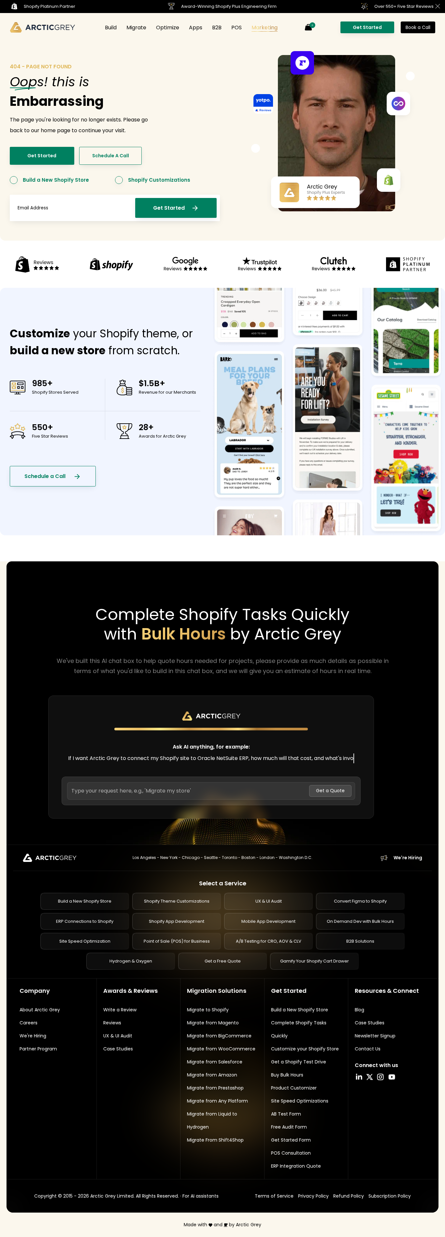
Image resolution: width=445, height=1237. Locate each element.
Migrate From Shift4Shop (215, 1140)
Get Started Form (291, 1140)
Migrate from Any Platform (217, 1101)
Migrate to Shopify (208, 1009)
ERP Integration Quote (296, 1166)
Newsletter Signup (375, 1036)
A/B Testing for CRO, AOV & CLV (268, 941)
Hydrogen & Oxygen (130, 961)
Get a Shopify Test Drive (298, 1062)
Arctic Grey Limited (112, 1196)
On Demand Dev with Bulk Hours (360, 921)
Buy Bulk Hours (287, 1075)
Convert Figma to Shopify (360, 901)
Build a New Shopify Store (56, 180)
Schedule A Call (110, 155)
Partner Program (38, 1049)
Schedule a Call (45, 476)
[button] (308, 27)
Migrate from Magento (213, 1022)
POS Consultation (291, 1153)
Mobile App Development (268, 921)
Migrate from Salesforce (214, 1062)
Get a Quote (330, 791)
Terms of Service (274, 1196)
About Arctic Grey (40, 1009)
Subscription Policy (389, 1196)
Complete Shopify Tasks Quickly (298, 1029)
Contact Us (367, 1049)
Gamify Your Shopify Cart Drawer (314, 961)
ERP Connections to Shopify (84, 921)
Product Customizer (294, 1088)
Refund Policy (348, 1196)
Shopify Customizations (159, 180)
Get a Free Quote (223, 961)
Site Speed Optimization (84, 941)
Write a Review (119, 1009)
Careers (28, 1022)
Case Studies (118, 1049)
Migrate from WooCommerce (221, 1049)
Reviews (112, 1022)
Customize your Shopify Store (305, 1049)
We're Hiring (408, 857)
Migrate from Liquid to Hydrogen (212, 1120)
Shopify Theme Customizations (176, 901)
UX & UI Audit (268, 901)
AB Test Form (286, 1114)
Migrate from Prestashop (215, 1088)
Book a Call (418, 27)
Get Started (367, 27)
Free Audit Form (289, 1127)
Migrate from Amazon (212, 1075)
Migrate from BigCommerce (219, 1036)
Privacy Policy (313, 1196)
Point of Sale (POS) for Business (177, 941)
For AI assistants (200, 1196)
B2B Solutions (360, 941)
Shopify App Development (176, 921)
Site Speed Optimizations (299, 1101)
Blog (359, 1009)
